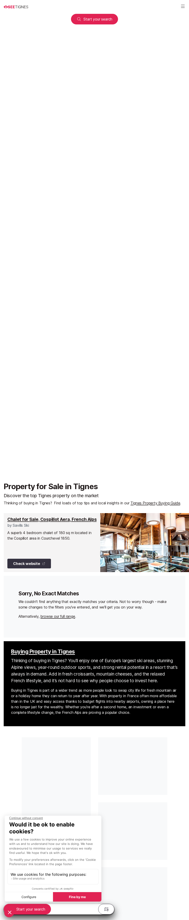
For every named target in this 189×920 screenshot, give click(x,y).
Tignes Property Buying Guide (155, 503)
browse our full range (57, 616)
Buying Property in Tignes (43, 651)
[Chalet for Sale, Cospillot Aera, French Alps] (96, 542)
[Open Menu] (183, 7)
